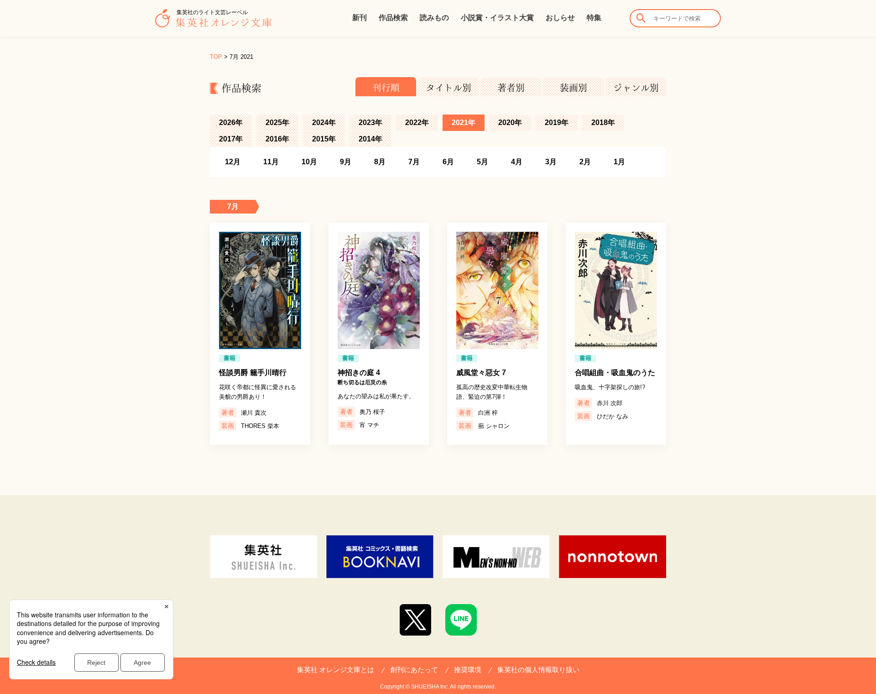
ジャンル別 (636, 87)
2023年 (370, 122)
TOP (216, 56)
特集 (594, 17)
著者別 (511, 87)
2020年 (510, 122)
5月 (482, 162)
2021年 (463, 122)
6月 (448, 162)
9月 (345, 162)
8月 (380, 162)
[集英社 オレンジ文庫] (213, 23)
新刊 (359, 17)
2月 (585, 162)
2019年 (556, 122)
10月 (309, 162)
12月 (232, 162)
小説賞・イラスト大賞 (497, 17)
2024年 (324, 122)
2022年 (417, 122)
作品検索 (393, 17)
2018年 (603, 122)
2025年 (277, 122)
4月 (516, 162)
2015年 (324, 139)
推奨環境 (467, 669)
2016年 (277, 139)
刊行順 (386, 87)
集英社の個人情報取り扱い (538, 669)
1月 (619, 162)
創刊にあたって (414, 669)
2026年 (231, 122)
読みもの (434, 17)
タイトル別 (448, 87)
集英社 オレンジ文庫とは (335, 669)
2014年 (370, 139)
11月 (271, 162)
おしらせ (560, 17)
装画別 (573, 87)
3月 (551, 162)
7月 (414, 162)
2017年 (231, 139)
